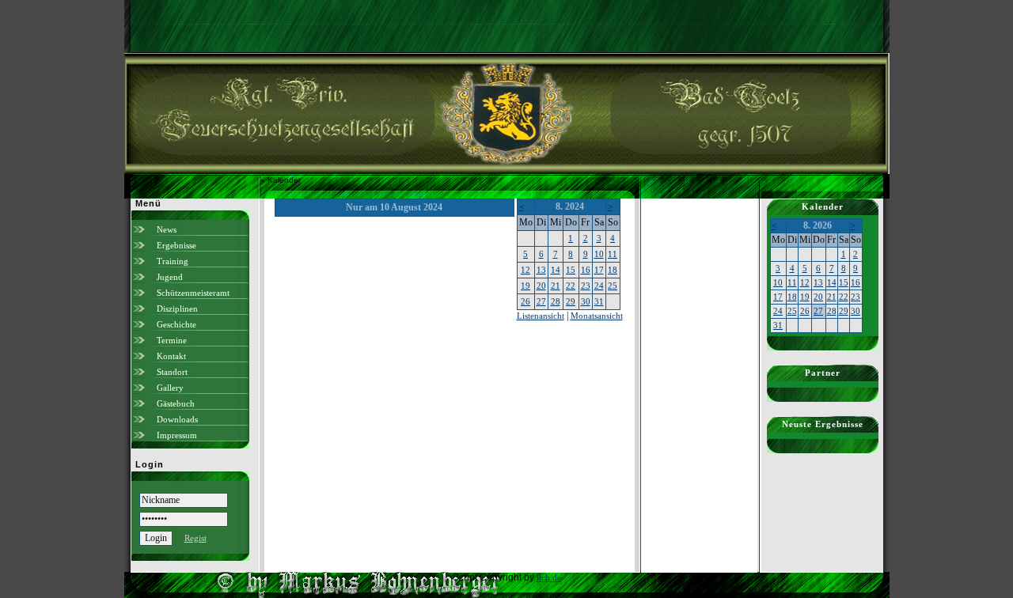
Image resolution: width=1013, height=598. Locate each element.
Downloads (177, 419)
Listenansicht (540, 315)
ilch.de (549, 577)
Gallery (170, 387)
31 (599, 301)
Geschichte (176, 324)
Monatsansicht (597, 315)
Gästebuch (176, 403)
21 (555, 285)
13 (541, 269)
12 (525, 269)
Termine (172, 340)
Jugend (170, 277)
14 (555, 269)
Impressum (177, 435)
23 (585, 285)
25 (612, 285)
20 (541, 285)
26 (525, 301)
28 (555, 301)
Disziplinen (177, 308)
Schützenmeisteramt (193, 292)
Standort (172, 372)
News (166, 229)
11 (612, 254)
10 (599, 254)
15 (570, 269)
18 (612, 269)
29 (570, 301)
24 (599, 285)
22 (570, 285)
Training (172, 261)
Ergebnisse (176, 245)
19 (525, 285)
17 (599, 269)
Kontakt (171, 356)
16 (585, 269)
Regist (195, 538)
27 (541, 301)
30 (585, 301)
